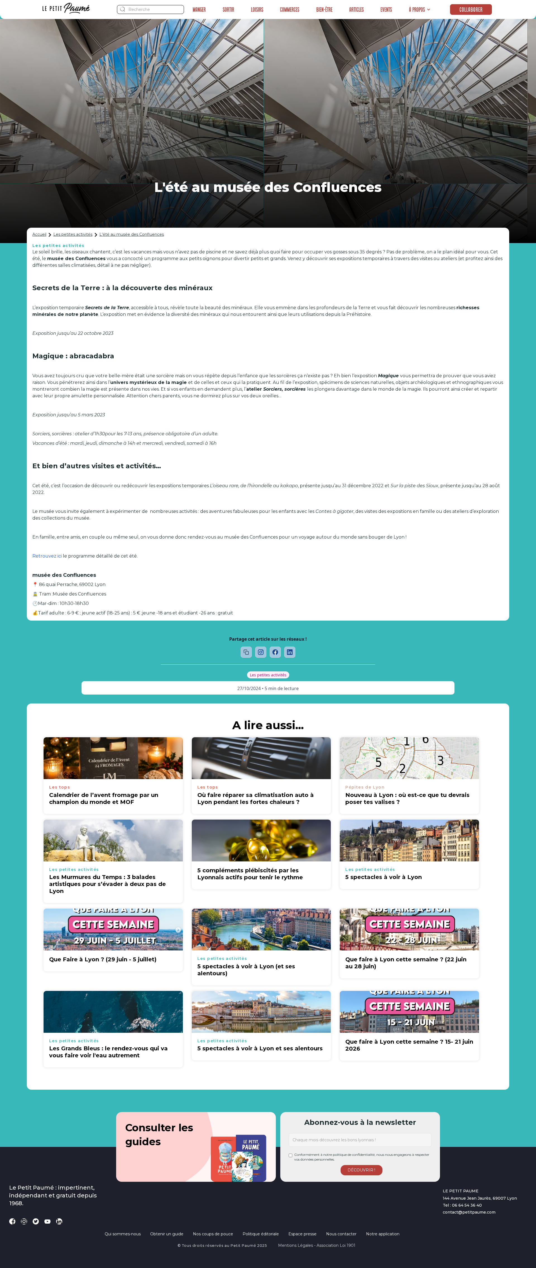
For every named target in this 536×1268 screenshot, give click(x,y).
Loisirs (257, 9)
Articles (356, 9)
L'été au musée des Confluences (131, 234)
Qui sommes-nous (123, 1233)
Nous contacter (341, 1233)
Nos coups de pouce (213, 1233)
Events (386, 9)
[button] (419, 9)
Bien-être (324, 9)
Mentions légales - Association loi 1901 (316, 1245)
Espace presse (302, 1233)
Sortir (228, 9)
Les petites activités (72, 234)
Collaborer (471, 9)
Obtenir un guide (166, 1233)
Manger (199, 9)
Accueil (39, 234)
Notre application (382, 1233)
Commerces (289, 9)
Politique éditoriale (261, 1233)
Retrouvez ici (47, 556)
